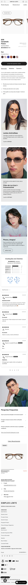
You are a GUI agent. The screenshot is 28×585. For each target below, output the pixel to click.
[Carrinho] (26, 1)
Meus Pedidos (4, 541)
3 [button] (14, 370)
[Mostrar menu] (1, 1)
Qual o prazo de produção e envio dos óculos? (12, 414)
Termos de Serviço (15, 582)
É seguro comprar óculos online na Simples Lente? (11, 420)
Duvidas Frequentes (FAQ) (6, 532)
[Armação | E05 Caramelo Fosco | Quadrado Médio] (14, 457)
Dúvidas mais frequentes (9, 491)
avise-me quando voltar (14, 64)
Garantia (3, 538)
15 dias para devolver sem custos (11, 89)
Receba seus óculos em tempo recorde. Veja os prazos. (14, 85)
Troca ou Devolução (5, 535)
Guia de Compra (4, 520)
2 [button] (12, 370)
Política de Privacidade (5, 582)
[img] (5, 295)
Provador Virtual (7, 12)
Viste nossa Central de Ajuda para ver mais (10, 432)
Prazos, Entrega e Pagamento (7, 525)
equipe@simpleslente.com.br (10, 485)
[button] (4, 48)
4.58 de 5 (17, 261)
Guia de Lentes (4, 514)
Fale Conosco (4, 530)
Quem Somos (4, 511)
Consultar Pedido (4, 543)
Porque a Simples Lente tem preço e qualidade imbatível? (12, 427)
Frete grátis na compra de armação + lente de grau (14, 92)
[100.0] (10, 279)
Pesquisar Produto (5, 522)
